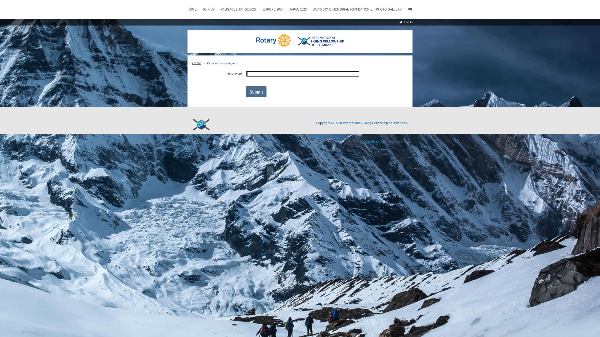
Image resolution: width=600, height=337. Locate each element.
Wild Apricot (373, 141)
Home (196, 63)
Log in (408, 22)
